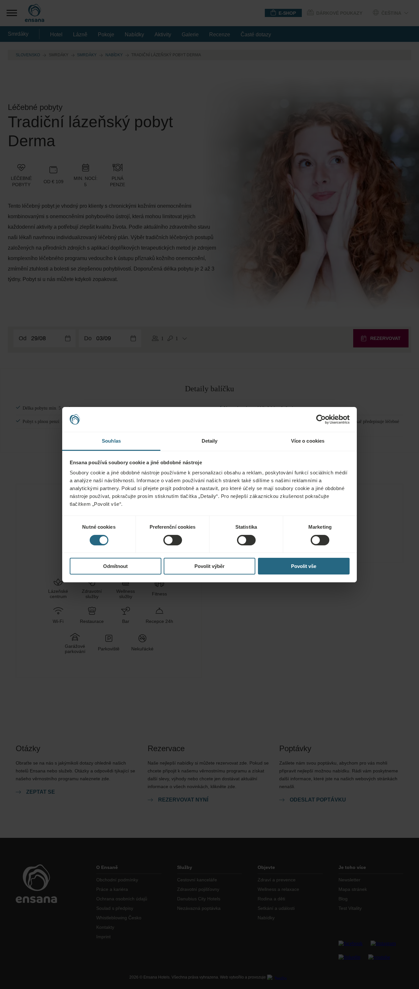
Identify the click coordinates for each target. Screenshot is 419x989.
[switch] (172, 540)
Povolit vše (303, 566)
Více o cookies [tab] (307, 441)
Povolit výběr (209, 566)
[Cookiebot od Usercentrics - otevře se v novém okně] (321, 419)
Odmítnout (115, 566)
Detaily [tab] (210, 441)
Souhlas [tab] (111, 441)
